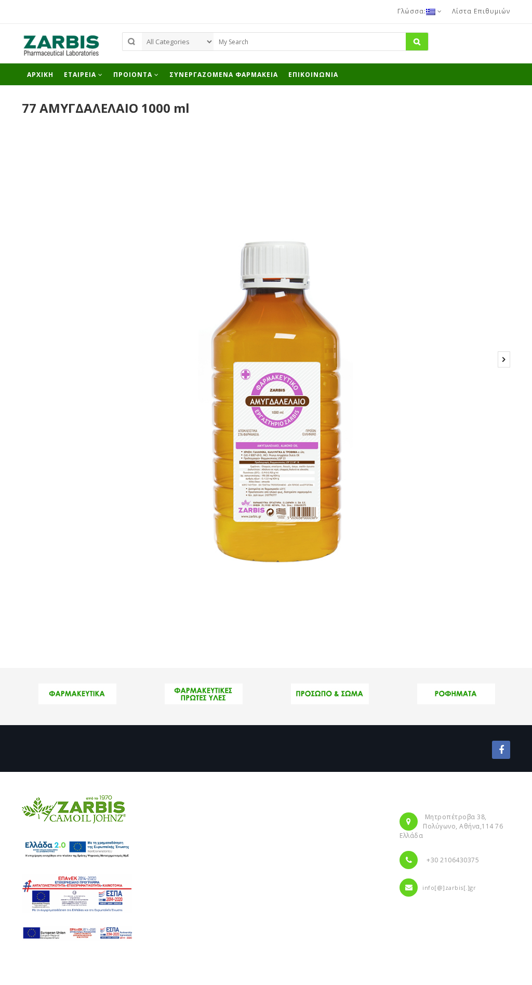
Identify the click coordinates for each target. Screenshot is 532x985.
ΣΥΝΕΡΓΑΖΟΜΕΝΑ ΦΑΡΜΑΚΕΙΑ (223, 74)
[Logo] (74, 809)
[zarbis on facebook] (501, 750)
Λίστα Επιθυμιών (481, 11)
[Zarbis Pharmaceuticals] (61, 48)
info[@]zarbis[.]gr (449, 887)
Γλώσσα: (411, 11)
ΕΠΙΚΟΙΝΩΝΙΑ (313, 74)
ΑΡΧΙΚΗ (40, 74)
